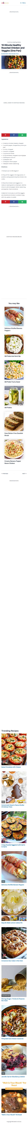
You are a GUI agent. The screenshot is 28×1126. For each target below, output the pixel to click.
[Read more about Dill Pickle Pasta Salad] (14, 370)
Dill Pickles (8, 407)
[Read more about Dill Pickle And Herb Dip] (14, 344)
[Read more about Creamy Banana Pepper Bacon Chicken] (14, 449)
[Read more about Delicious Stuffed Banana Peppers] (14, 316)
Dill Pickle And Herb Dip (13, 356)
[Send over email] (22, 135)
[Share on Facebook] (14, 135)
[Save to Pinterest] (5, 135)
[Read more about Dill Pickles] (14, 395)
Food (17, 53)
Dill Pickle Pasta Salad (12, 382)
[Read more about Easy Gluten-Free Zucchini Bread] (14, 421)
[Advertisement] (14, 27)
